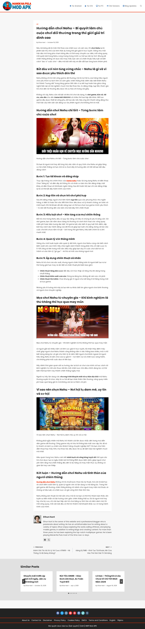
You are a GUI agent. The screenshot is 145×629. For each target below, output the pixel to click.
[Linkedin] (78, 613)
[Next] (121, 581)
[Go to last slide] (23, 581)
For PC (100, 6)
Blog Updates (130, 6)
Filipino (120, 620)
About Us (25, 620)
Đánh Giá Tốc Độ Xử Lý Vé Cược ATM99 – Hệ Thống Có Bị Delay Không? (51, 550)
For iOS (90, 6)
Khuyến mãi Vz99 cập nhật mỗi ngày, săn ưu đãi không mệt (35, 579)
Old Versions (114, 6)
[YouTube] (70, 613)
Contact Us (36, 620)
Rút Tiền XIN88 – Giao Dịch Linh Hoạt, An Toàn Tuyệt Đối (71, 579)
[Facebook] (57, 613)
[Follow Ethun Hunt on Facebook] (45, 539)
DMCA (84, 620)
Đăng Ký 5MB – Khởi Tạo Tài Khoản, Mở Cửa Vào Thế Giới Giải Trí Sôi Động (94, 550)
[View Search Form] (141, 6)
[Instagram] (66, 613)
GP (37, 24)
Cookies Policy (74, 620)
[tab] (68, 593)
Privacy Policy (60, 620)
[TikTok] (83, 613)
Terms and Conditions (98, 620)
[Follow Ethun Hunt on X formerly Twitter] (48, 539)
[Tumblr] (87, 613)
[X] (62, 613)
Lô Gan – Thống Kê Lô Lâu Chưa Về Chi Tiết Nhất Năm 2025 (108, 579)
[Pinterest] (74, 613)
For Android (76, 6)
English (112, 620)
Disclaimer (47, 620)
